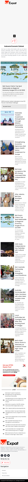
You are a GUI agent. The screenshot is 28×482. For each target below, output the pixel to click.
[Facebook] (5, 455)
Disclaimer (4, 470)
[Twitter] (8, 455)
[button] (14, 36)
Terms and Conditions (5, 475)
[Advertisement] (14, 19)
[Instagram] (2, 455)
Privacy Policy (4, 473)
